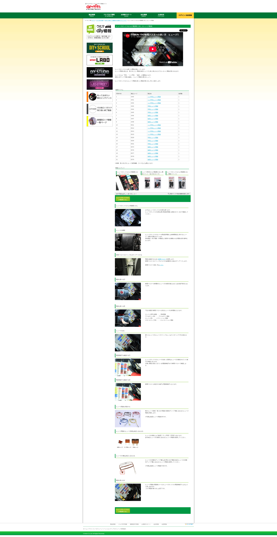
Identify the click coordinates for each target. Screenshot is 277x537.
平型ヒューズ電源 (153, 106)
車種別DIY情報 (134, 524)
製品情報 (112, 524)
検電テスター (162, 259)
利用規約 (123, 529)
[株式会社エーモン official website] (96, 7)
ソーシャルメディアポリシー (111, 529)
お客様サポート (146, 524)
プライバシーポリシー (94, 529)
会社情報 (156, 524)
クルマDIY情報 (99, 20)
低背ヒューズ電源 (153, 115)
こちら (161, 265)
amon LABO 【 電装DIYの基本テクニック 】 (116, 20)
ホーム (93, 20)
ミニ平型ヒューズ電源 (154, 97)
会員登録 (164, 524)
